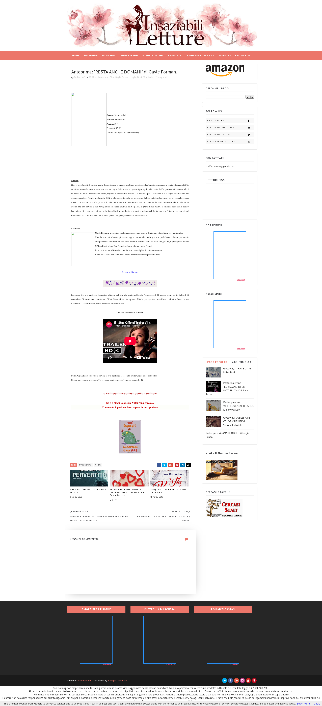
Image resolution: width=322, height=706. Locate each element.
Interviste (174, 55)
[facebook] (230, 680)
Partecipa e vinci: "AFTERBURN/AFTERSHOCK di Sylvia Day (238, 405)
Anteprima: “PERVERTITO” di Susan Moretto (88, 491)
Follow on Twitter (219, 134)
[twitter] (224, 680)
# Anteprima (85, 464)
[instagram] (242, 680)
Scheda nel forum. (130, 272)
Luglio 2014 (136, 77)
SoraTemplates (83, 680)
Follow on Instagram (220, 127)
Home (75, 55)
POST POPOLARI (217, 362)
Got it (317, 703)
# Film (98, 464)
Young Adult (162, 77)
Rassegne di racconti (233, 55)
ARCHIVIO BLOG (242, 362)
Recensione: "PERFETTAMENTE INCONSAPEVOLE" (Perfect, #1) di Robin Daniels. (127, 492)
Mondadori (148, 77)
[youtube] (248, 680)
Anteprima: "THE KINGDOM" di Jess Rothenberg (168, 491)
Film (112, 77)
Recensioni (109, 55)
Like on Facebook (218, 120)
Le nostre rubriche (198, 55)
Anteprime (91, 55)
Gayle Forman (122, 77)
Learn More (303, 703)
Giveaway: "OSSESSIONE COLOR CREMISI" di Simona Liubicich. (237, 421)
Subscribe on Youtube (221, 142)
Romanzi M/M (129, 55)
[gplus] (236, 680)
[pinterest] (254, 680)
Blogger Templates (117, 680)
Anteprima (103, 77)
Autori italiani (152, 55)
